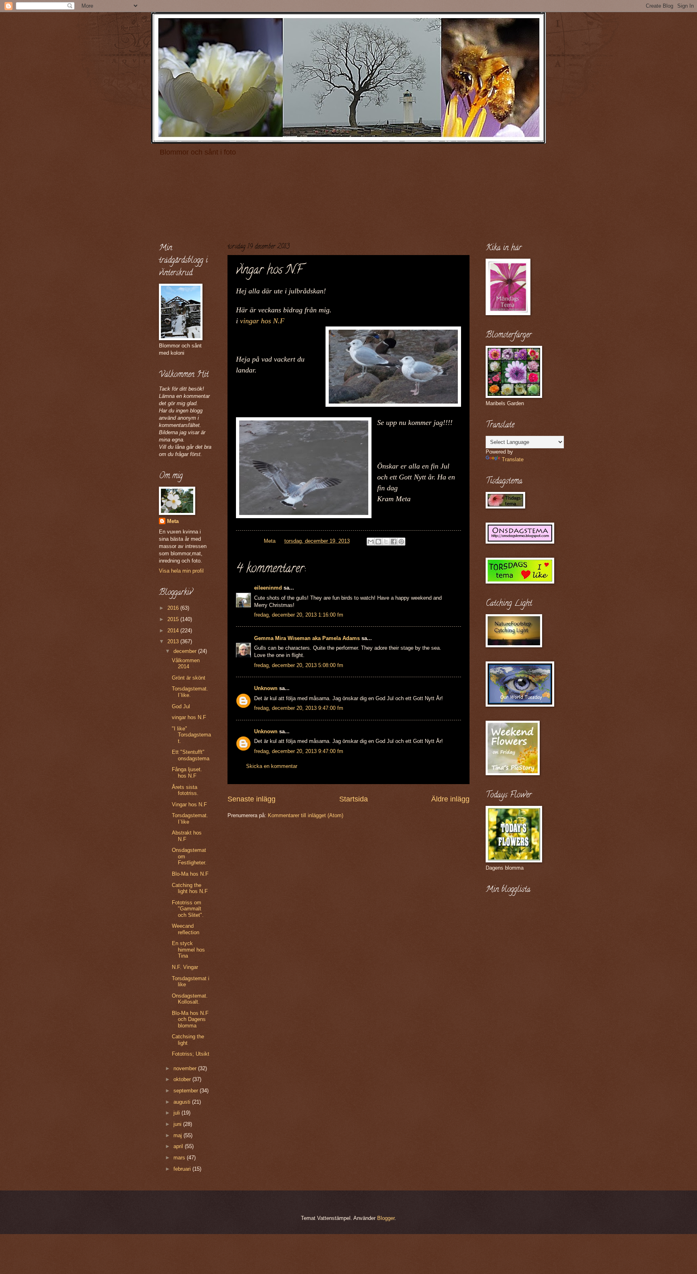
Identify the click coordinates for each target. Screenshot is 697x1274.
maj (178, 1135)
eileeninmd (268, 588)
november (185, 1068)
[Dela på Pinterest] (401, 542)
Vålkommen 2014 (186, 663)
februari (182, 1169)
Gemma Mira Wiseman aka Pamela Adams (307, 638)
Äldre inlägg (450, 799)
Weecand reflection (185, 929)
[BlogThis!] (378, 542)
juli (177, 1113)
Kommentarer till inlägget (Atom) (305, 815)
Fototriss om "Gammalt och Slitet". (188, 909)
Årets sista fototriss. (185, 790)
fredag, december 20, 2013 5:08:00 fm (298, 665)
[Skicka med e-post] (371, 542)
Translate (513, 459)
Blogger (385, 1218)
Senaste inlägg (251, 799)
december (185, 651)
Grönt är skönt (188, 678)
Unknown (266, 688)
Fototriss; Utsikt (190, 1054)
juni (178, 1124)
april (179, 1146)
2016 (173, 608)
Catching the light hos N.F (190, 888)
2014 (173, 631)
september (186, 1091)
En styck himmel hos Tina (188, 949)
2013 (173, 641)
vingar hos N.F (262, 321)
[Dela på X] (386, 542)
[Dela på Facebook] (394, 542)
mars (180, 1158)
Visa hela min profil (181, 571)
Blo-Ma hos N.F (190, 874)
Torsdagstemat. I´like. (190, 692)
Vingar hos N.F (189, 804)
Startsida (353, 799)
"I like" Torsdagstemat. (191, 735)
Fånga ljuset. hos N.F (187, 772)
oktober (182, 1079)
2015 (173, 619)
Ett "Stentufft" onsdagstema (190, 755)
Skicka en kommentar (271, 766)
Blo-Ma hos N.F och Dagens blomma (190, 1019)
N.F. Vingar (185, 967)
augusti (182, 1102)
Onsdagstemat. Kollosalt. (190, 999)
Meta (173, 521)
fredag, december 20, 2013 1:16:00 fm (298, 615)
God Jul (181, 706)
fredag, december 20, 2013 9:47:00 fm (298, 708)
